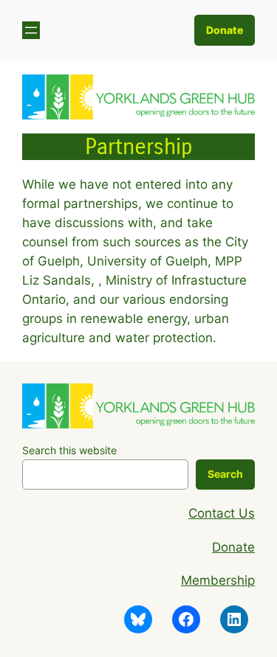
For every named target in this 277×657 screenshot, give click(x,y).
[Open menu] (31, 30)
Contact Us (221, 513)
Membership (218, 580)
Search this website (69, 450)
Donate (224, 30)
